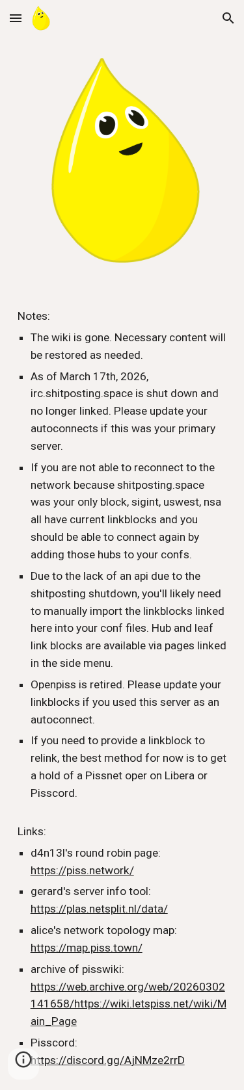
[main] (122, 688)
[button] (15, 18)
